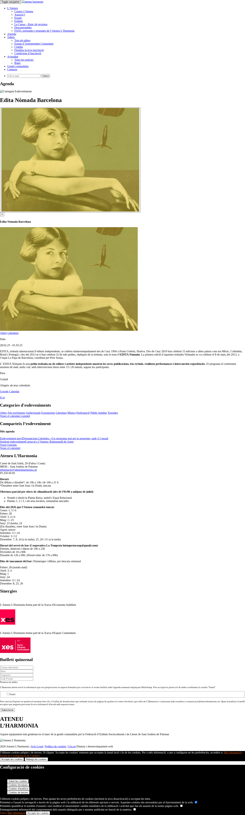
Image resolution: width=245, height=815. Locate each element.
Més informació (232, 752)
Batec (17, 63)
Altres (3, 333)
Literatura (13, 333)
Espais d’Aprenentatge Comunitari (33, 43)
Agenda (11, 33)
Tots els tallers (22, 40)
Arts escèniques (16, 412)
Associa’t (19, 14)
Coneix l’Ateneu (23, 11)
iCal (2, 397)
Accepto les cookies (12, 759)
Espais (18, 17)
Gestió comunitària (18, 66)
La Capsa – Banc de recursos (30, 24)
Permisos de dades (9, 682)
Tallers (11, 37)
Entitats (18, 21)
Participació (83, 412)
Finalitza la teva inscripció (29, 50)
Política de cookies (55, 746)
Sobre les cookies (18, 781)
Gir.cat (72, 746)
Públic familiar (98, 412)
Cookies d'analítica (18, 788)
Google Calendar (9, 391)
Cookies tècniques (18, 785)
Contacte (12, 69)
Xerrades (113, 412)
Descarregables (23, 27)
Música (71, 412)
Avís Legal (37, 746)
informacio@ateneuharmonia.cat (18, 469)
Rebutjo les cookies (36, 759)
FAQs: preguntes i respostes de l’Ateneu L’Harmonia (44, 30)
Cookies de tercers (18, 792)
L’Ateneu (12, 8)
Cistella (18, 46)
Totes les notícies (24, 59)
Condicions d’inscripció (27, 53)
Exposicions (48, 412)
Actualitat (12, 56)
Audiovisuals (33, 412)
